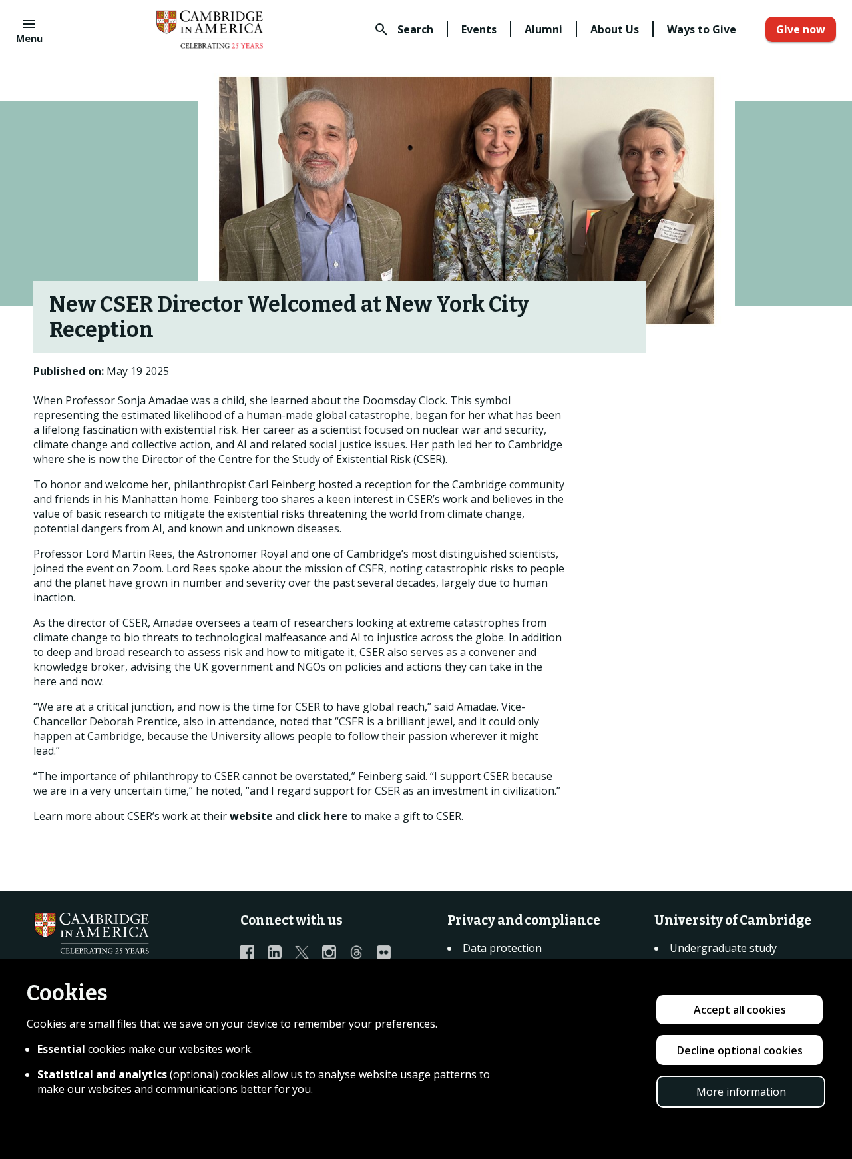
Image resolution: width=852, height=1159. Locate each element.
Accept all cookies (740, 1009)
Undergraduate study (723, 948)
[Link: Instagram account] (335, 952)
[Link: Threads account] (363, 952)
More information (741, 1091)
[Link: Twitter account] (308, 952)
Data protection (502, 948)
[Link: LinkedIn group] (281, 952)
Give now (800, 29)
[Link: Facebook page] (254, 952)
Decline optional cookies (740, 1050)
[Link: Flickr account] (390, 952)
